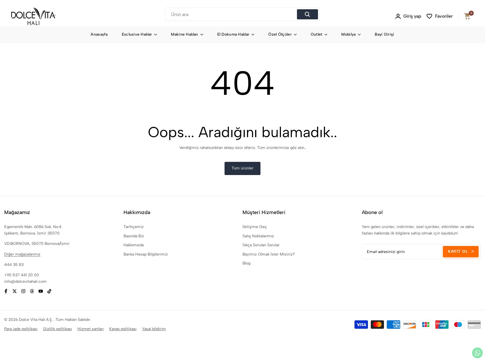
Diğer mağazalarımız (22, 254)
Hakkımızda (133, 245)
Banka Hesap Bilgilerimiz (145, 254)
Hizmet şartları (90, 328)
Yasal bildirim (154, 328)
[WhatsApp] (477, 353)
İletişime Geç (254, 226)
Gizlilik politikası (57, 328)
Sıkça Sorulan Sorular (261, 245)
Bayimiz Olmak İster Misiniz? (268, 254)
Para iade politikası (20, 328)
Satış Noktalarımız (258, 236)
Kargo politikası (122, 328)
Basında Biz (133, 236)
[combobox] (232, 14)
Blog (246, 263)
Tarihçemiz (133, 226)
